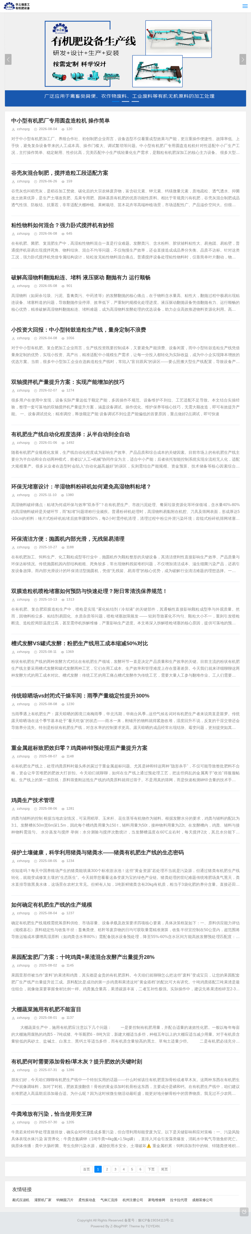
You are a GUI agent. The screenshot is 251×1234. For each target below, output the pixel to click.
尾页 (164, 1169)
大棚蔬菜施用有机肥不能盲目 (46, 1009)
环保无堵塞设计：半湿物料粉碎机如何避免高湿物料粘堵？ (81, 486)
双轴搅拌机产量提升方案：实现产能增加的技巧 (68, 382)
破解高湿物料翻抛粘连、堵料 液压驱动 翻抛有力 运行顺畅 (81, 277)
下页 (151, 1169)
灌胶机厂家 (42, 1200)
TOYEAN (153, 1226)
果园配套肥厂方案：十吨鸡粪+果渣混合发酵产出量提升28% (83, 957)
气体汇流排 (109, 1200)
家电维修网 (156, 1200)
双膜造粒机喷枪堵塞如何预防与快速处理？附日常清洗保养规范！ (89, 591)
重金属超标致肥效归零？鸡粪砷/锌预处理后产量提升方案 (79, 748)
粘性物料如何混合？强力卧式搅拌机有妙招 (62, 225)
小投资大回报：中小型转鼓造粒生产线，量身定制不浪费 (78, 330)
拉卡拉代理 (178, 1200)
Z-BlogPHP (118, 1226)
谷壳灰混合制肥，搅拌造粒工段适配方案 (59, 173)
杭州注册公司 (133, 1200)
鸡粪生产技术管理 (32, 800)
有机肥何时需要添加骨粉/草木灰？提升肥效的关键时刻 (76, 1062)
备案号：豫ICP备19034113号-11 (149, 1220)
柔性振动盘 (87, 1200)
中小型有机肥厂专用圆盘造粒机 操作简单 (60, 121)
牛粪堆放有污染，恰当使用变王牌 (51, 1114)
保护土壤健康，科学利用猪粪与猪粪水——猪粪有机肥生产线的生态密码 (97, 852)
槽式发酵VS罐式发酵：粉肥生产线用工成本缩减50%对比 (79, 643)
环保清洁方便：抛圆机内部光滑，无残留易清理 (68, 539)
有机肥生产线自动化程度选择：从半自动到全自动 (70, 434)
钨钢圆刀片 (65, 1200)
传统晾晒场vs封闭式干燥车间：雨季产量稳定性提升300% (80, 696)
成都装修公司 (202, 1200)
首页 (86, 1169)
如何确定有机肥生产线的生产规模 (51, 905)
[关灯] (244, 1211)
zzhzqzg (23, 129)
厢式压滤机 (20, 1200)
